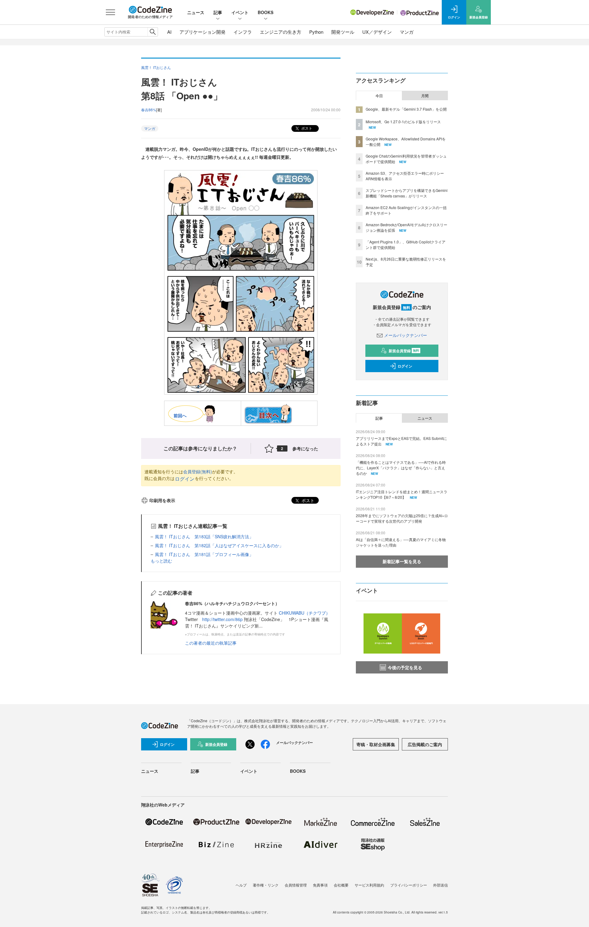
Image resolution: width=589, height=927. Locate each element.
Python (316, 32)
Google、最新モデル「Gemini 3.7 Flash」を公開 (406, 109)
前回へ (180, 415)
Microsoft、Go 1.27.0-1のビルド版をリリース (403, 121)
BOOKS (265, 12)
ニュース (195, 12)
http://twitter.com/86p (222, 619)
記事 (218, 12)
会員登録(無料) (197, 471)
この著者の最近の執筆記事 (211, 643)
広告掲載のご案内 (425, 744)
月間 (425, 95)
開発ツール (342, 32)
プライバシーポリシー (408, 884)
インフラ (242, 32)
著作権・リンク (266, 884)
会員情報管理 (296, 884)
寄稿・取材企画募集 (375, 744)
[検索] (153, 32)
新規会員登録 (404, 350)
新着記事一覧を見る (402, 561)
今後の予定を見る (405, 667)
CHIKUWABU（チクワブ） (304, 613)
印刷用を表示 (162, 500)
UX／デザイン (377, 32)
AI (169, 32)
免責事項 (320, 884)
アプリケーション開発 (202, 32)
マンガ (407, 32)
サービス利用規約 (369, 884)
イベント (239, 12)
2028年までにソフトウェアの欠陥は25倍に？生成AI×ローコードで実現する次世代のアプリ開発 (402, 518)
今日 (379, 95)
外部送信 (440, 884)
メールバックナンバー (405, 335)
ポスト (306, 128)
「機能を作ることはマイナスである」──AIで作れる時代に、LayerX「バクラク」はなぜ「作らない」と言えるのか (401, 468)
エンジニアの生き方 (280, 32)
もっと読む (161, 561)
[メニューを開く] (110, 12)
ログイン (184, 478)
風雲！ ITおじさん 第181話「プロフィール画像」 (204, 554)
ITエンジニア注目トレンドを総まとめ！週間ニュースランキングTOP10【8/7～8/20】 (401, 494)
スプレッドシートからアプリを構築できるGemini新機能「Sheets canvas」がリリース (407, 193)
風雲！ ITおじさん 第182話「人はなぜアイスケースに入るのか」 (219, 545)
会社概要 (341, 884)
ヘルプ (241, 884)
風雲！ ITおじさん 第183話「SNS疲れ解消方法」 (204, 536)
